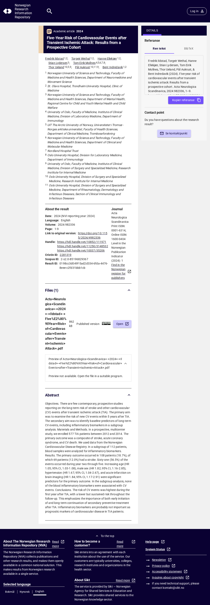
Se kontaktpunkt (176, 133)
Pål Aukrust (82, 67)
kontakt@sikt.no (173, 587)
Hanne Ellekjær (107, 58)
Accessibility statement (167, 571)
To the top (107, 536)
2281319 (65, 254)
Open (119, 324)
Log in (194, 11)
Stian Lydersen (57, 63)
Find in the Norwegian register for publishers (118, 271)
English (39, 591)
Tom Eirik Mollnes (84, 63)
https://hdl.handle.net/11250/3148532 (82, 246)
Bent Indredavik (113, 67)
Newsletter (159, 559)
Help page (152, 541)
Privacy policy (161, 565)
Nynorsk (25, 591)
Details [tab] (152, 30)
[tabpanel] (174, 75)
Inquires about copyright (168, 577)
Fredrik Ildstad (54, 58)
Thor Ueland (56, 67)
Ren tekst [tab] (159, 48)
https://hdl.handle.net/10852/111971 (81, 242)
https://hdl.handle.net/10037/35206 (81, 250)
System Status (155, 549)
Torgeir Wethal (80, 58)
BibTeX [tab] (188, 48)
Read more (55, 544)
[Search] (49, 11)
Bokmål (9, 591)
